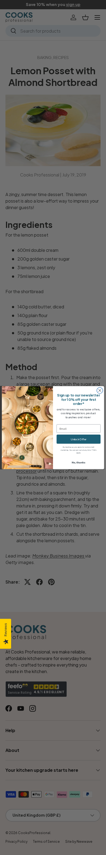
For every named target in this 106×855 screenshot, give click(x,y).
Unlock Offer (78, 439)
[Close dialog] (100, 390)
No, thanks (78, 462)
